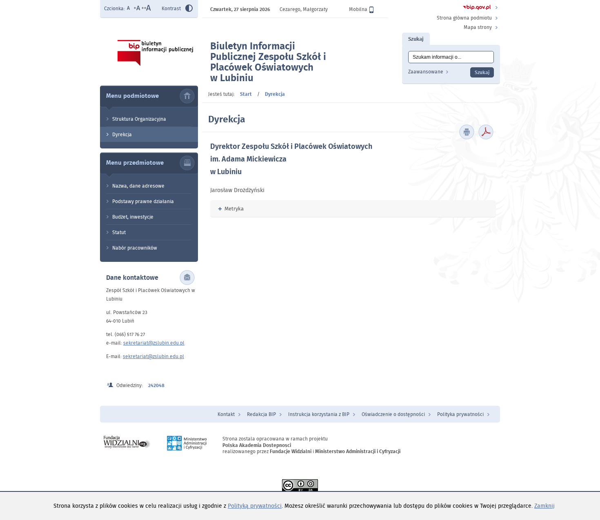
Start (246, 94)
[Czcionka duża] (146, 8)
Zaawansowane (425, 71)
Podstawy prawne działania (143, 201)
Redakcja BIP (261, 414)
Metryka (231, 208)
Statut (119, 232)
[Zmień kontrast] (189, 9)
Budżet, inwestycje (132, 216)
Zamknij (544, 506)
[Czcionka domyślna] (128, 8)
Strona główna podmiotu (464, 17)
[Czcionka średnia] (136, 8)
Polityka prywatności (460, 414)
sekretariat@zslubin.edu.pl (153, 342)
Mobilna (358, 9)
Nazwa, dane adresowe (138, 185)
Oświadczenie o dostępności (393, 414)
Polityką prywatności (255, 506)
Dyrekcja (122, 134)
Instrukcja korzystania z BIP (318, 414)
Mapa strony (478, 27)
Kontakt (226, 414)
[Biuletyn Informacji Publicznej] (477, 8)
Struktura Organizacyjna (139, 118)
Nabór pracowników (134, 247)
